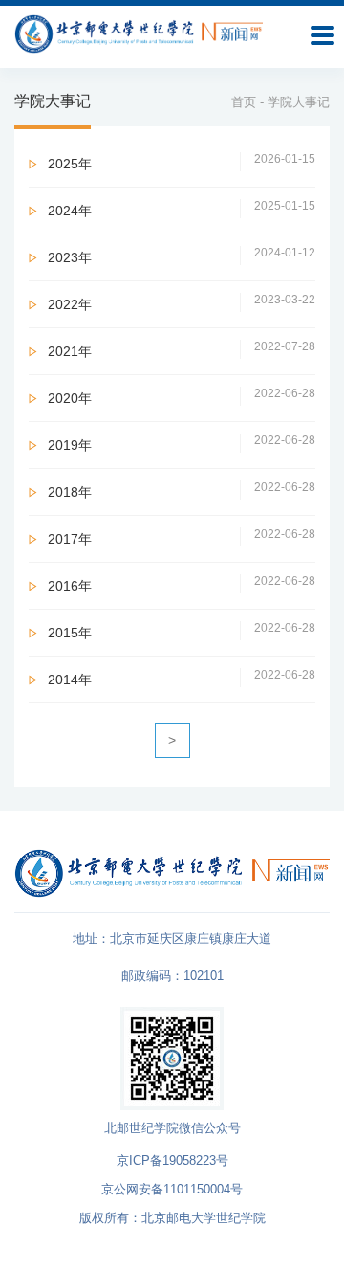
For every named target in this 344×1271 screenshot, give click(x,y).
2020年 (70, 398)
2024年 (70, 210)
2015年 (70, 632)
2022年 (70, 304)
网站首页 (20, 92)
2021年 (70, 351)
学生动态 (20, 400)
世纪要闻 (20, 246)
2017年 (70, 538)
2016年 (70, 585)
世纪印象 (20, 554)
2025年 (70, 163)
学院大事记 (20, 728)
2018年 (70, 492)
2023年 (70, 257)
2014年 (70, 679)
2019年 (70, 445)
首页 (243, 102)
